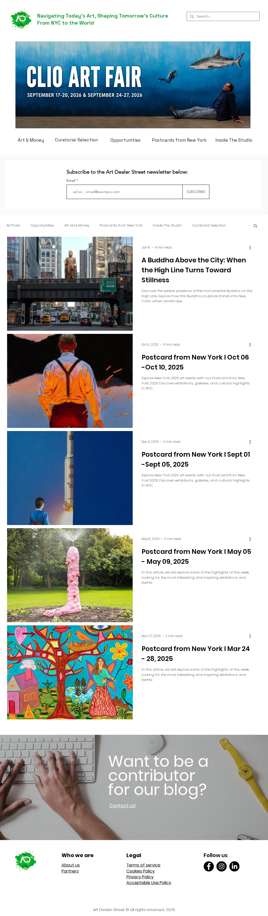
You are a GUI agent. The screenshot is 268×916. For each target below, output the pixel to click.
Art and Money (76, 225)
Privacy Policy (140, 877)
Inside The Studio (167, 225)
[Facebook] (209, 866)
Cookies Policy (140, 871)
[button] (255, 226)
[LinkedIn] (234, 866)
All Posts (13, 225)
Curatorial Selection (209, 225)
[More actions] (252, 247)
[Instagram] (221, 866)
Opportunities (42, 225)
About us (71, 865)
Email (71, 180)
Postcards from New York (121, 225)
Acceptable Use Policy (148, 883)
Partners (70, 871)
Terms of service (143, 865)
